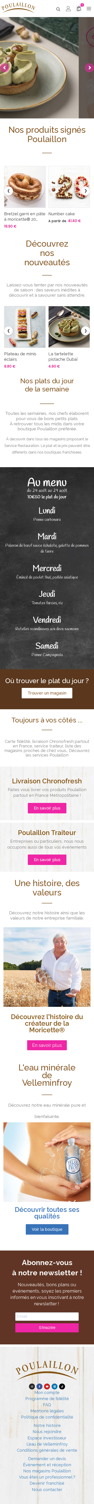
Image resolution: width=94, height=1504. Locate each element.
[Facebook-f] (39, 1386)
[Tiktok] (62, 1386)
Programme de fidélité (47, 1398)
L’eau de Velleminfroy (47, 1444)
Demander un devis (47, 1458)
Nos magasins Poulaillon (47, 1471)
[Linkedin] (54, 1386)
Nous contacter (47, 1489)
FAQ (47, 1404)
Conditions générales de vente (47, 1450)
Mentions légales (47, 1411)
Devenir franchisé (47, 1483)
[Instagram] (32, 1386)
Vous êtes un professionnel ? (47, 1477)
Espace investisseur (47, 1438)
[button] (47, 693)
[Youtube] (47, 1386)
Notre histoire (47, 1425)
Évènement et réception (47, 1464)
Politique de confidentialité (47, 1417)
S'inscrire (47, 1327)
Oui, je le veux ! (47, 100)
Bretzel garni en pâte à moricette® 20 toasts (24, 219)
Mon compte (47, 1392)
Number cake (61, 213)
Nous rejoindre (47, 1431)
